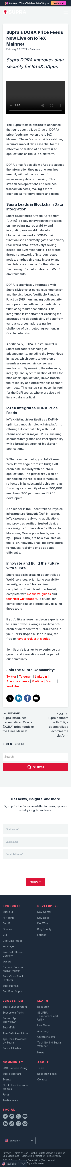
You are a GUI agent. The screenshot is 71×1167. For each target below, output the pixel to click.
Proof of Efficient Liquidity (13, 954)
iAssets (7, 961)
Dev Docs (43, 917)
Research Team (47, 1073)
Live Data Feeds (12, 940)
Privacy (7, 1153)
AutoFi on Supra (13, 991)
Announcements (17, 681)
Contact (42, 1079)
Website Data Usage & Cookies (48, 1153)
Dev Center (44, 911)
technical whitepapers (21, 599)
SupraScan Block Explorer (13, 978)
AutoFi (6, 923)
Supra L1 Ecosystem (15, 1006)
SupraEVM (9, 1027)
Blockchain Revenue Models (15, 1087)
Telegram (25, 676)
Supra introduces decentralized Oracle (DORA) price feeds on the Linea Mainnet (19, 722)
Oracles (7, 929)
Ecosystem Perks (13, 1012)
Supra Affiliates (12, 1048)
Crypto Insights (46, 1036)
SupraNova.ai (11, 985)
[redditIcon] (24, 1124)
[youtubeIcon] (24, 1117)
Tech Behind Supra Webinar (49, 1044)
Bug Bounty (44, 929)
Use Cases (43, 1025)
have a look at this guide (33, 638)
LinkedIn (41, 676)
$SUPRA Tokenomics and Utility (47, 1016)
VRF (5, 934)
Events (7, 1079)
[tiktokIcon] (11, 1124)
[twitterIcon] (18, 1117)
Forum (6, 1094)
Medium (37, 681)
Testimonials (10, 1100)
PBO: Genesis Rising (15, 1068)
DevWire (42, 923)
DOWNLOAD (58, 3)
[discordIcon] (11, 1117)
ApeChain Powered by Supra (15, 1040)
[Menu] (65, 12)
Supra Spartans (12, 1073)
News (40, 1052)
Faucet (41, 934)
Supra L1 (8, 911)
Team (40, 1068)
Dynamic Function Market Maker (13, 969)
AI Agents (8, 917)
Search (38, 767)
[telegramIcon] (5, 1117)
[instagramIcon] (18, 1124)
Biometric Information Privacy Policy (41, 1156)
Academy (43, 1031)
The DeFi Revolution (15, 1033)
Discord (51, 681)
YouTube (12, 686)
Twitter (11, 676)
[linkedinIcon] (5, 1124)
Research (43, 1006)
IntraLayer (9, 946)
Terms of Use (20, 1153)
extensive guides (39, 594)
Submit (35, 882)
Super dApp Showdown (10, 1020)
